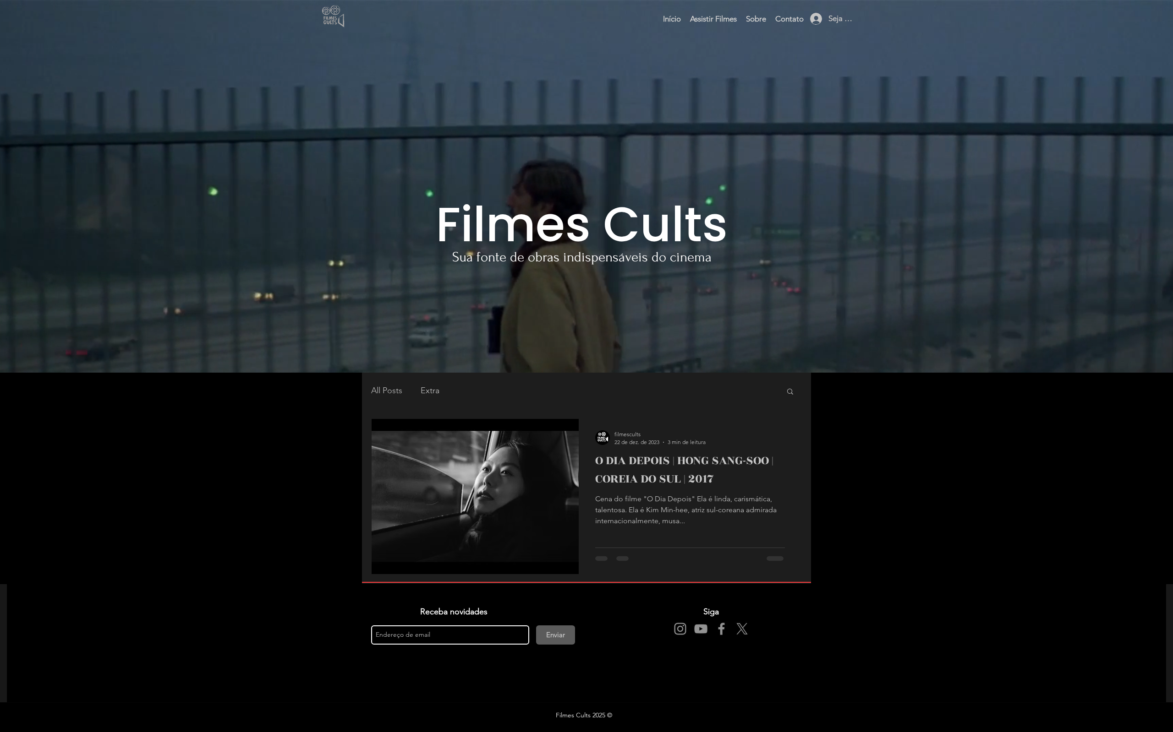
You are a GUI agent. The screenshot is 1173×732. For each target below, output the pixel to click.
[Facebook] (721, 629)
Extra (430, 390)
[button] (790, 392)
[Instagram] (680, 629)
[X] (742, 629)
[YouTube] (701, 629)
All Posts (386, 390)
